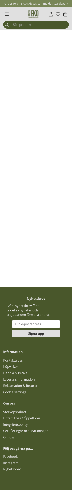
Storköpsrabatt (14, 412)
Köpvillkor (10, 366)
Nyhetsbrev (12, 469)
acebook (11, 456)
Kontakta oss (13, 360)
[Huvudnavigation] (6, 14)
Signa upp (36, 333)
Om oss (9, 437)
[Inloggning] (50, 14)
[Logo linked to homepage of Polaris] (33, 14)
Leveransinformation (19, 379)
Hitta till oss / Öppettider (21, 418)
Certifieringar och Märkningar (25, 431)
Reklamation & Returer (20, 385)
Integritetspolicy (15, 424)
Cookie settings (14, 392)
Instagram (11, 463)
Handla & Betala (15, 373)
